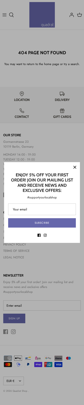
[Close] (74, 167)
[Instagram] (45, 235)
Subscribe (42, 223)
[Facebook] (39, 235)
